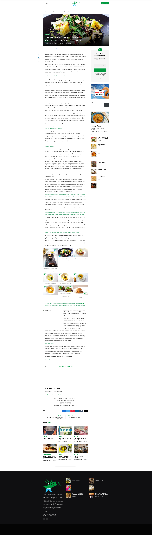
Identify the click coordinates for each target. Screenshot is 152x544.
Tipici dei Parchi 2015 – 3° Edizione (79, 457)
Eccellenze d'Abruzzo (49, 43)
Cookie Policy (76, 528)
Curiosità (47, 34)
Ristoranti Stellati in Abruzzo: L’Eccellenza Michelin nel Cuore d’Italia (49, 458)
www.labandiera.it (57, 394)
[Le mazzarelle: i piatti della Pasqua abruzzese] (68, 481)
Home (44, 11)
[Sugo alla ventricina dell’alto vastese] (93, 185)
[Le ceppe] (93, 154)
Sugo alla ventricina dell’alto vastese (103, 184)
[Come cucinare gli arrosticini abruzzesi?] (81, 430)
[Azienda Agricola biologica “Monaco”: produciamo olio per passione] (91, 495)
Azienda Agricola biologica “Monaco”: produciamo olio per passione (101, 494)
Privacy (69, 528)
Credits (82, 528)
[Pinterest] (39, 60)
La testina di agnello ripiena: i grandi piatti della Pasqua (78, 494)
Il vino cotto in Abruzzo (48, 438)
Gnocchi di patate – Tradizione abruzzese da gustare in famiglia (102, 146)
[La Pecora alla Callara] (93, 164)
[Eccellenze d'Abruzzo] (76, 3)
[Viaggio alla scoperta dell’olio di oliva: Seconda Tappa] (65, 448)
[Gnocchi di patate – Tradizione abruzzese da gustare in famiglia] (93, 146)
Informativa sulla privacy (98, 75)
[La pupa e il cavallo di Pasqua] (68, 488)
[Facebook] (39, 52)
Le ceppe (99, 152)
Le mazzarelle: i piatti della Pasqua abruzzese (77, 479)
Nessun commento (68, 43)
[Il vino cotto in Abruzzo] (50, 430)
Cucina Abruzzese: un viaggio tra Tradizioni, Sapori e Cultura (65, 439)
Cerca (92, 102)
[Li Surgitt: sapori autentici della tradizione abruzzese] (93, 139)
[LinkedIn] (39, 57)
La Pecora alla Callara (102, 162)
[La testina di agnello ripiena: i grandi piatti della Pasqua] (68, 495)
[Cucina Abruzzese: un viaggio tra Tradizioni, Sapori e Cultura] (65, 430)
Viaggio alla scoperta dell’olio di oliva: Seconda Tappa (65, 457)
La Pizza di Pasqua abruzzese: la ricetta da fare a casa (103, 177)
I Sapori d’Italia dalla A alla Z (65, 71)
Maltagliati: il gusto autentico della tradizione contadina (99, 125)
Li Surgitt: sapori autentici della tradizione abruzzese (103, 138)
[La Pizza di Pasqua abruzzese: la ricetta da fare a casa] (93, 178)
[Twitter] (39, 55)
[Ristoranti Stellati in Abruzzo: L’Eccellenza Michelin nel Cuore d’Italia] (50, 448)
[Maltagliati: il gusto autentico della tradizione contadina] (100, 117)
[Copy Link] (39, 66)
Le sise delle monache (102, 169)
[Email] (39, 63)
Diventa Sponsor (105, 3)
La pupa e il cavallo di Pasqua (78, 486)
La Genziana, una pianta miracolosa (74, 417)
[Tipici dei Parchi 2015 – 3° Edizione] (81, 448)
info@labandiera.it (49, 394)
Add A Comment (65, 465)
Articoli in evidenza (47, 454)
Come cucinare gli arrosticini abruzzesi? (80, 439)
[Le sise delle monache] (93, 171)
